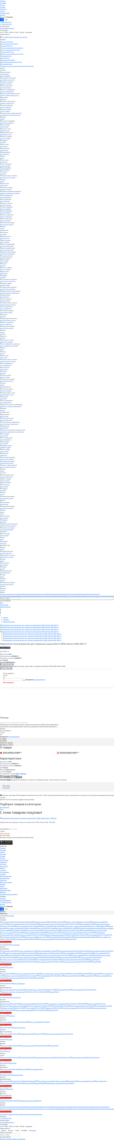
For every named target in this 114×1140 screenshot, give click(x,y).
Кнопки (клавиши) (5, 107)
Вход (1, 603)
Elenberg (76, 594)
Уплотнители (4, 369)
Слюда (2, 576)
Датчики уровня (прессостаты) (9, 95)
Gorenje (6, 596)
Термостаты (3, 455)
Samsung (89, 596)
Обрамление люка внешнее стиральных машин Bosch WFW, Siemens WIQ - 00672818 (27, 822)
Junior (22, 596)
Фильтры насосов (5, 205)
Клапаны (2, 265)
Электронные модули (6, 224)
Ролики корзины (5, 301)
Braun (39, 594)
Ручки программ (5, 166)
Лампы (2, 561)
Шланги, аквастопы (6, 216)
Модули (2, 590)
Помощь (3, 1)
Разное (2, 228)
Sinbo (105, 596)
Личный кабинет (5, 900)
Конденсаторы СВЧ (6, 553)
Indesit (18, 596)
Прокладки (3, 398)
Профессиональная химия (8, 894)
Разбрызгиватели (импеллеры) (9, 293)
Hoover (14, 596)
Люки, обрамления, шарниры (9, 346)
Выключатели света (6, 420)
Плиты (2, 886)
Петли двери (4, 436)
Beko (23, 594)
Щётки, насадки (5, 481)
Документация (5, 13)
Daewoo (54, 594)
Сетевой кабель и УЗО (7, 394)
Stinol (108, 596)
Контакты (3, 9)
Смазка (2, 181)
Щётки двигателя (5, 220)
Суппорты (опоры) (5, 189)
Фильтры (3, 316)
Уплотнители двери (6, 312)
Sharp (94, 596)
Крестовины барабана (7, 123)
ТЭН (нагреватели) (5, 197)
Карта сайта (4, 866)
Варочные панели (6, 882)
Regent (85, 596)
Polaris (75, 596)
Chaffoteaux (48, 594)
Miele (55, 596)
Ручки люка (3, 162)
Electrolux (71, 594)
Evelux (85, 594)
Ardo (10, 594)
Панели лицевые (5, 138)
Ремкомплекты (4, 154)
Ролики (2, 353)
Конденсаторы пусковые (7, 289)
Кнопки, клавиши (5, 269)
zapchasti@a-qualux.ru (7, 28)
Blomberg (28, 594)
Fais (88, 594)
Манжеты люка (4, 130)
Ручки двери (4, 443)
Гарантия (3, 854)
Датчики (2, 338)
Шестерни (3, 543)
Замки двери (4, 262)
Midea (52, 596)
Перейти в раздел (6, 942)
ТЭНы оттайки (4, 451)
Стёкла (2, 494)
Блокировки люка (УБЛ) (7, 80)
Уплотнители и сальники (8, 281)
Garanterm (92, 594)
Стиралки (6, 620)
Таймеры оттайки (5, 447)
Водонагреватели (6, 876)
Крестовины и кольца (6, 557)
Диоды (2, 549)
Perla (72, 596)
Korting (35, 596)
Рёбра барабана (5, 170)
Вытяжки (3, 892)
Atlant (20, 594)
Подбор (2, 858)
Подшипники (4, 150)
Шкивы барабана (5, 213)
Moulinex (59, 596)
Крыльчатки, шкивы (6, 342)
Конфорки (3, 490)
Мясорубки (3, 888)
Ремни (2, 158)
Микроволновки (5, 890)
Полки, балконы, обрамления (9, 424)
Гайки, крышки (4, 242)
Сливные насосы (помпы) (8, 177)
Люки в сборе (4, 127)
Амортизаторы (4, 74)
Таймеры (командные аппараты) (10, 193)
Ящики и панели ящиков (8, 467)
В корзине (39, 680)
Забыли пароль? (5, 607)
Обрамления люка (5, 134)
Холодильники (5, 878)
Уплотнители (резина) (7, 459)
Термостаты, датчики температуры (10, 406)
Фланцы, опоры (5, 377)
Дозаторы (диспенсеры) (7, 254)
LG (44, 596)
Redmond (80, 596)
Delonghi (59, 594)
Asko (17, 594)
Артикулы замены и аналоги (69, 752)
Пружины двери (5, 285)
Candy (43, 594)
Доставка (3, 3)
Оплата (2, 5)
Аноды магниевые (5, 391)
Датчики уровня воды (7, 250)
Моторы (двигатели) (6, 477)
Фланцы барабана (5, 209)
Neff (63, 596)
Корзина (3, 898)
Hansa (10, 596)
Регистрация (4, 605)
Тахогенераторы (5, 201)
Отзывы (2, 7)
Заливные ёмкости (6, 258)
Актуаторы (3, 234)
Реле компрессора (5, 440)
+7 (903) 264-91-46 (5, 22)
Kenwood (30, 596)
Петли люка (3, 146)
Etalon (81, 594)
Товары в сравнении (18, 1139)
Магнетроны (4, 565)
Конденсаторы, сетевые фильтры (10, 115)
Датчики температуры (7, 91)
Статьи (2, 11)
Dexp (63, 594)
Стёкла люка (4, 185)
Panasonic (68, 596)
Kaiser (25, 596)
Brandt (36, 594)
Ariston (13, 594)
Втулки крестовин (5, 87)
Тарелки (2, 580)
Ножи (1, 539)
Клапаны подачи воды (7, 103)
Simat (102, 596)
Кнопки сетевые (5, 111)
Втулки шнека (4, 535)
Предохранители (5, 572)
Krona (38, 596)
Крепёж (2, 119)
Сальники (3, 173)
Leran (42, 596)
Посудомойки (4, 872)
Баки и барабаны (5, 76)
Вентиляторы (4, 416)
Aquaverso (5, 594)
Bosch (32, 594)
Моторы (2, 569)
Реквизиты (3, 862)
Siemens (98, 596)
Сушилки (3, 874)
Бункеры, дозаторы (6, 84)
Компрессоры (4, 428)
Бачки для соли (4, 238)
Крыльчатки (3, 273)
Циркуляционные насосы (8, 320)
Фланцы (2, 410)
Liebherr (47, 596)
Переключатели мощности (8, 526)
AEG (1, 594)
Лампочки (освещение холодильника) (12, 432)
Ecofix (66, 594)
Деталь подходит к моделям (12, 752)
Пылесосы (3, 880)
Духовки (2, 884)
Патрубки (3, 142)
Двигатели (3, 99)
